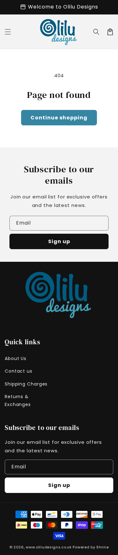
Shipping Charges (26, 384)
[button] (8, 32)
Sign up (59, 241)
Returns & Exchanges (18, 400)
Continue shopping (59, 117)
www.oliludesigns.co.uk (48, 547)
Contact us (18, 371)
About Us (15, 358)
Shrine (102, 547)
